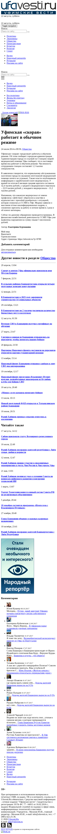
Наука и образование (16, 103)
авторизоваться (8, 252)
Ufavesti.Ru (13, 819)
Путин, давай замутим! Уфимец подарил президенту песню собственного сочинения (27, 613)
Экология (11, 108)
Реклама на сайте (15, 63)
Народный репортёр (16, 58)
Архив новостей (9, 112)
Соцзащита (12, 105)
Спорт (10, 51)
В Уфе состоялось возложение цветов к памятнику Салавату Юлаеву (27, 737)
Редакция (11, 60)
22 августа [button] (6, 16)
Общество (11, 41)
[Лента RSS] (9, 826)
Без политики (13, 95)
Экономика (12, 38)
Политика (11, 36)
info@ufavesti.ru (15, 822)
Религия (10, 48)
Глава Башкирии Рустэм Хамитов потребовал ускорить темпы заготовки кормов (28, 723)
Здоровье (11, 100)
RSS (26, 112)
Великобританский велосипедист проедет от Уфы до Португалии (31, 639)
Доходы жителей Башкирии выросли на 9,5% (29, 684)
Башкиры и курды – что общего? (29, 655)
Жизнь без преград (15, 98)
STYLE (7, 829)
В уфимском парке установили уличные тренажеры (27, 627)
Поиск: (4, 28)
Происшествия (14, 43)
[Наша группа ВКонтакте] (3, 826)
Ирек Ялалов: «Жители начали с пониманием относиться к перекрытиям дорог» (29, 671)
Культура (11, 46)
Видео (10, 55)
